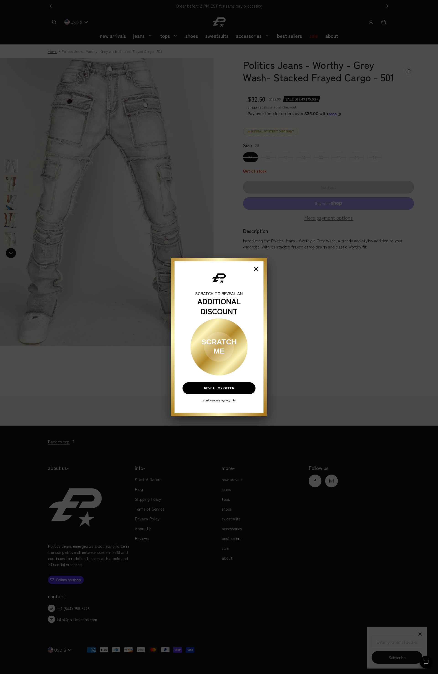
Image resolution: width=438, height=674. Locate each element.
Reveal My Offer (219, 388)
